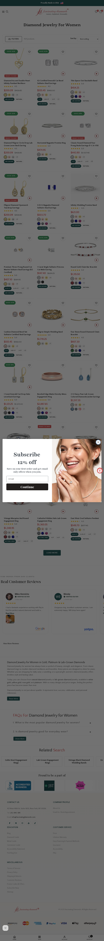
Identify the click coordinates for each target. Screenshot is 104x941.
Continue (27, 487)
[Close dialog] (98, 442)
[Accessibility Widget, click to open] (100, 470)
